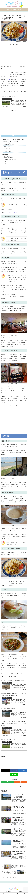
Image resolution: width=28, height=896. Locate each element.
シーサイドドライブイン (11, 212)
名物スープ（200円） (8, 157)
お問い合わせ (21, 891)
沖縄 (3, 756)
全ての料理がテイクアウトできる (11, 144)
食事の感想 (5, 154)
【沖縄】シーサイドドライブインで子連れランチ (13, 139)
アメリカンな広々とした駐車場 (10, 146)
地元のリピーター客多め (9, 150)
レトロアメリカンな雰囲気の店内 (11, 141)
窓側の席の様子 (7, 156)
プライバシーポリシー (7, 891)
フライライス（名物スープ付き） (11, 159)
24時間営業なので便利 (9, 143)
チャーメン (6, 163)
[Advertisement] (14, 54)
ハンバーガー (7, 161)
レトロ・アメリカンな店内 (9, 151)
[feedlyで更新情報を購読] (7, 782)
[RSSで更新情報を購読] (20, 782)
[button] (25, 453)
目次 (13, 135)
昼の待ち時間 (7, 148)
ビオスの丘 (8, 79)
